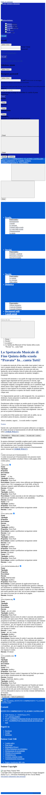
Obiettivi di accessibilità (13, 753)
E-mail (23, 80)
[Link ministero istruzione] (10, 4)
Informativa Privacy (12, 747)
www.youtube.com (7, 656)
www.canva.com (7, 513)
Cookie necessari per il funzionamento (14, 455)
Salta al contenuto (7, 2)
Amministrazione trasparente (14, 759)
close (3, 199)
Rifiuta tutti (18, 435)
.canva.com (5, 465)
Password (24, 49)
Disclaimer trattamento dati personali (13, 776)
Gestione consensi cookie (13, 757)
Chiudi (4, 102)
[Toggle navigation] (18, 189)
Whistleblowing (10, 755)
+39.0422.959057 (14, 717)
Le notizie (8, 343)
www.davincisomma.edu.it (10, 566)
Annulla (4, 157)
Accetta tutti (33, 435)
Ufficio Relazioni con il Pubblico (16, 749)
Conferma (11, 157)
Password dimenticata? (8, 53)
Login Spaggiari (11, 88)
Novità (7, 341)
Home (7, 339)
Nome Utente (25, 47)
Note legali (9, 745)
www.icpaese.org (7, 599)
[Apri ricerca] (28, 172)
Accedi (4, 36)
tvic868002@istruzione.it (27, 719)
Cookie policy (10, 743)
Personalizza (6, 435)
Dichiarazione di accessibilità (15, 751)
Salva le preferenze (17, 697)
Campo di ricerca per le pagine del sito (14, 318)
